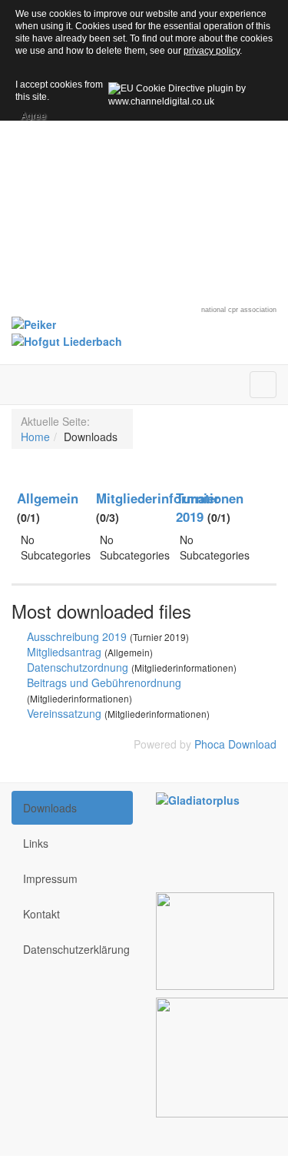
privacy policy (212, 50)
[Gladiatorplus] (198, 798)
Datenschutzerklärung (76, 949)
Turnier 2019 (198, 507)
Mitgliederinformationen (169, 498)
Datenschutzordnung (77, 667)
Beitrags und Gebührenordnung (104, 682)
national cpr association (238, 310)
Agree (33, 114)
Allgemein (47, 498)
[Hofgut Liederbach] (67, 339)
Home (35, 436)
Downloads (50, 807)
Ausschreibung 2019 (77, 636)
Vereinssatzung (64, 713)
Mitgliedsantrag (64, 651)
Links (35, 843)
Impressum (50, 878)
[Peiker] (34, 322)
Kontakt (41, 914)
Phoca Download (235, 744)
